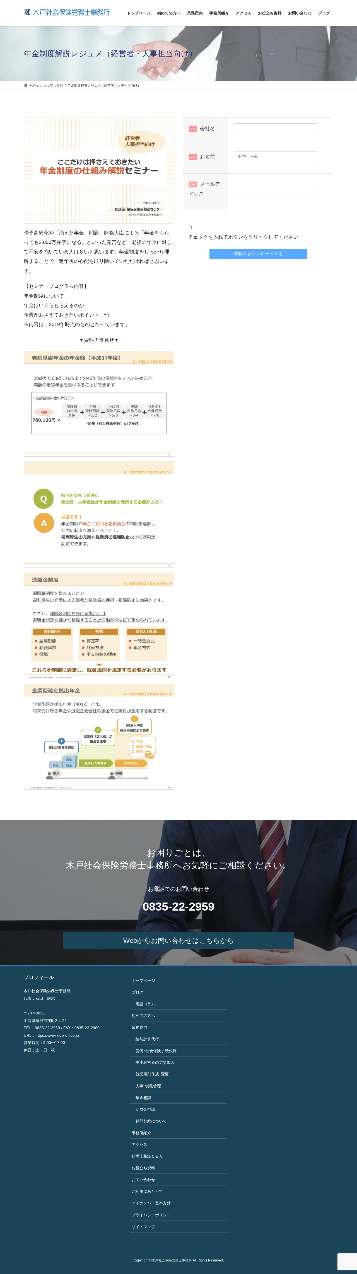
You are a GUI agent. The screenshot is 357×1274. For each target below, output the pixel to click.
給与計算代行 (147, 1039)
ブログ (137, 992)
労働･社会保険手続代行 (156, 1050)
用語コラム (145, 1004)
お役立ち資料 (143, 1168)
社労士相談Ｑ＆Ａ (147, 1156)
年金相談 (143, 1098)
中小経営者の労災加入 (155, 1062)
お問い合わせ (143, 1179)
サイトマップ (143, 1226)
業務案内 (139, 1027)
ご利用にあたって (147, 1191)
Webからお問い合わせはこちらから (178, 940)
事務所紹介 (141, 1133)
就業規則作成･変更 (152, 1074)
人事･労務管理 (148, 1086)
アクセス (139, 1144)
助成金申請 (145, 1109)
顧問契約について (151, 1121)
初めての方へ (143, 1015)
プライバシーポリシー (151, 1215)
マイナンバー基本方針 (151, 1203)
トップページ (143, 980)
